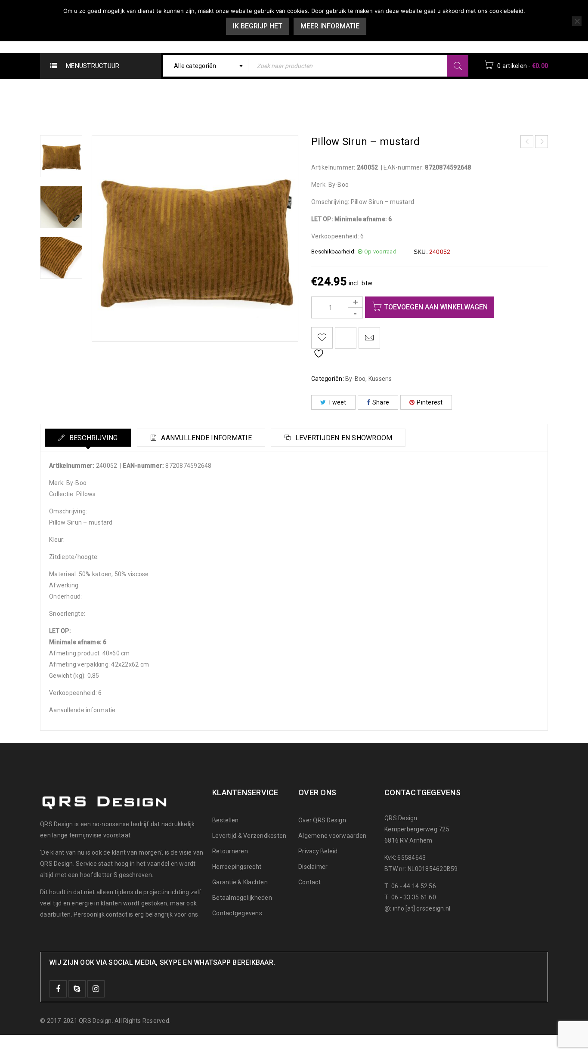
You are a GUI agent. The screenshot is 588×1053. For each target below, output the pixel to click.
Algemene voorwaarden (332, 835)
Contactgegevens (237, 913)
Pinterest (430, 402)
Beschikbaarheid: (333, 251)
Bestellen (225, 820)
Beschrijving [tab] (92, 438)
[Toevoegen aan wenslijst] (322, 338)
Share (380, 402)
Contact (309, 882)
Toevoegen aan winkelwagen (436, 307)
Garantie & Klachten (240, 882)
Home (369, 93)
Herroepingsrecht (236, 866)
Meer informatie (329, 26)
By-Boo (403, 93)
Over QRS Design (322, 820)
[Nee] (577, 21)
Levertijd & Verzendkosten (249, 835)
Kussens (442, 93)
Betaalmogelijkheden (242, 897)
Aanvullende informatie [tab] (205, 438)
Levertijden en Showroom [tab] (342, 438)
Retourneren (230, 851)
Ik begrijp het (257, 26)
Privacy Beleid (318, 851)
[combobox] (206, 66)
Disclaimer (313, 866)
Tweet (337, 402)
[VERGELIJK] (345, 338)
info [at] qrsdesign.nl (422, 908)
